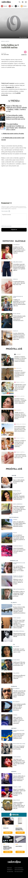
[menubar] (22, 2)
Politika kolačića (19, 871)
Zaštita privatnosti (19, 869)
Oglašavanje (10, 871)
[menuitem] (22, 2)
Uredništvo (9, 869)
